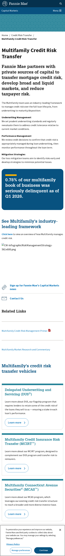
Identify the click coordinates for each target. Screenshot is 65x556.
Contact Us (16, 298)
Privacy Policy (13, 544)
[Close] (60, 530)
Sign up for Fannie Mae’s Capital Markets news (34, 287)
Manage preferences (21, 550)
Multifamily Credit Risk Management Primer (24, 330)
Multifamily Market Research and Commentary (26, 349)
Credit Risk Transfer (21, 35)
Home (5, 35)
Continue (43, 550)
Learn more (14, 422)
